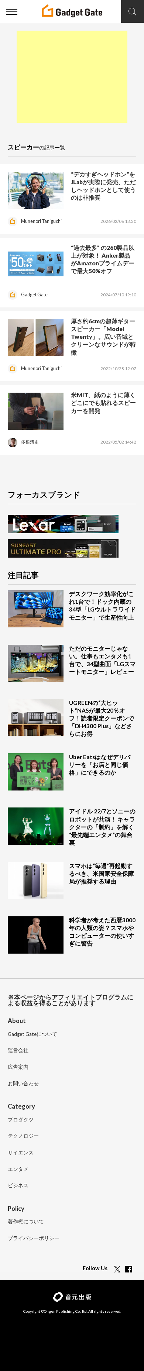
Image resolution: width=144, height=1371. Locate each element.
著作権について (26, 1221)
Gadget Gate (34, 294)
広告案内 (18, 1067)
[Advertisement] (72, 77)
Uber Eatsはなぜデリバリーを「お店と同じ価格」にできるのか (99, 765)
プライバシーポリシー (33, 1238)
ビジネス (18, 1185)
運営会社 (18, 1050)
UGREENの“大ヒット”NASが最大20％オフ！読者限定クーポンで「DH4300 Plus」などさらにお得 (101, 718)
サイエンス (21, 1152)
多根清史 (30, 442)
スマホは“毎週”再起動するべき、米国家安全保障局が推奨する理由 (101, 873)
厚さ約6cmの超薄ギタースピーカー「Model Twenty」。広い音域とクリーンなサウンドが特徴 (103, 336)
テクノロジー (23, 1136)
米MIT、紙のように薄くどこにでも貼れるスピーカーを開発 (103, 403)
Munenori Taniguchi (41, 221)
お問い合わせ (23, 1083)
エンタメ (18, 1169)
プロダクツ (21, 1120)
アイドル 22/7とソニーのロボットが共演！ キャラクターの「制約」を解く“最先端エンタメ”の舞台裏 (102, 826)
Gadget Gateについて (32, 1034)
